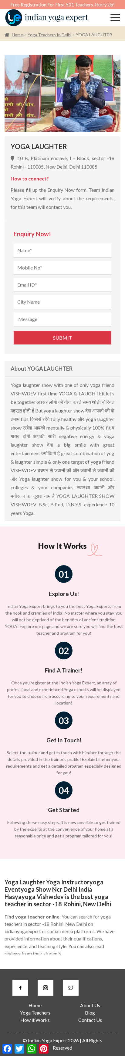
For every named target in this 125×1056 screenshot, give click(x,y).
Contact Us (90, 1020)
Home (17, 34)
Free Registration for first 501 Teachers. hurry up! (62, 4)
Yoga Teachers (35, 1012)
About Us (90, 1005)
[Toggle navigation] (115, 17)
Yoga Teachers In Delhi (49, 34)
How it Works (35, 1020)
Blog (90, 1012)
